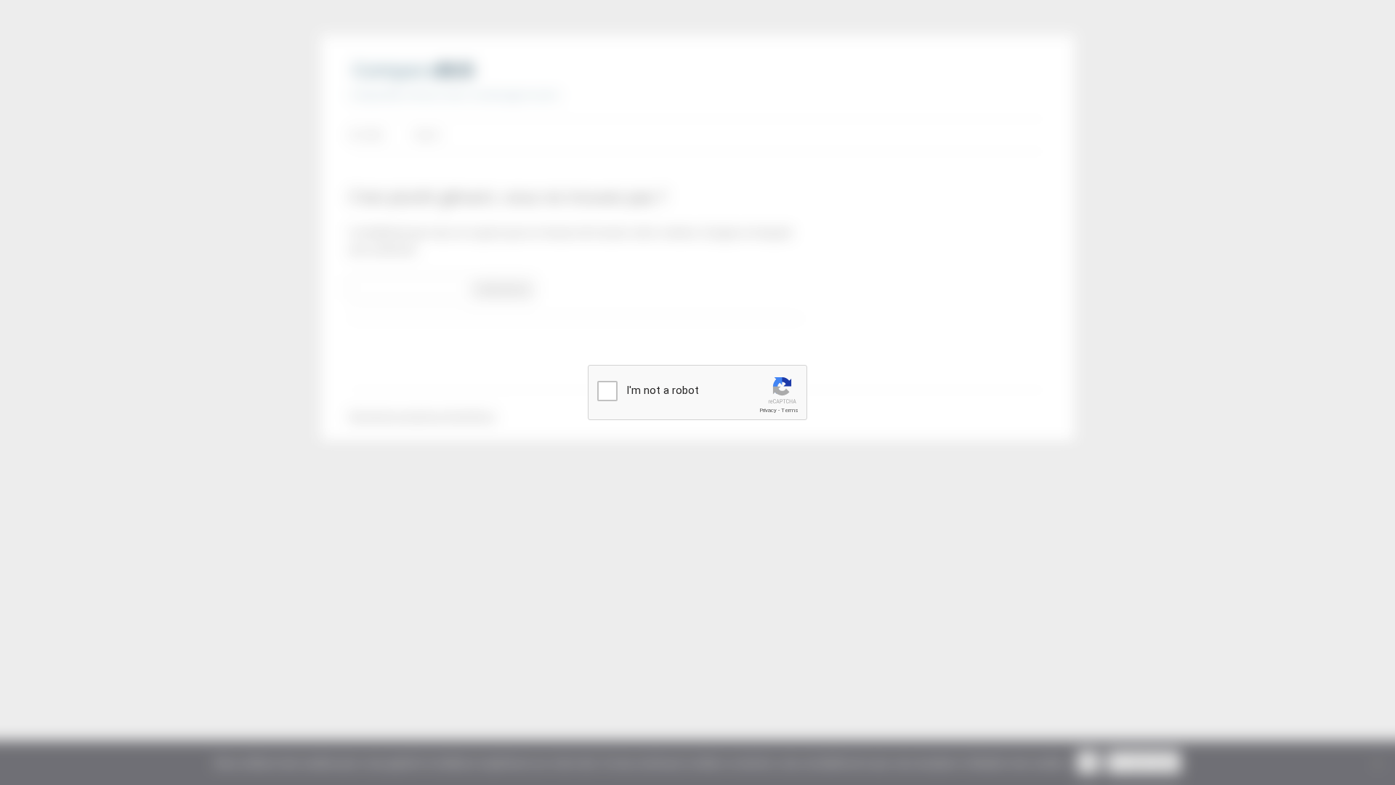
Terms (789, 410)
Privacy (768, 410)
